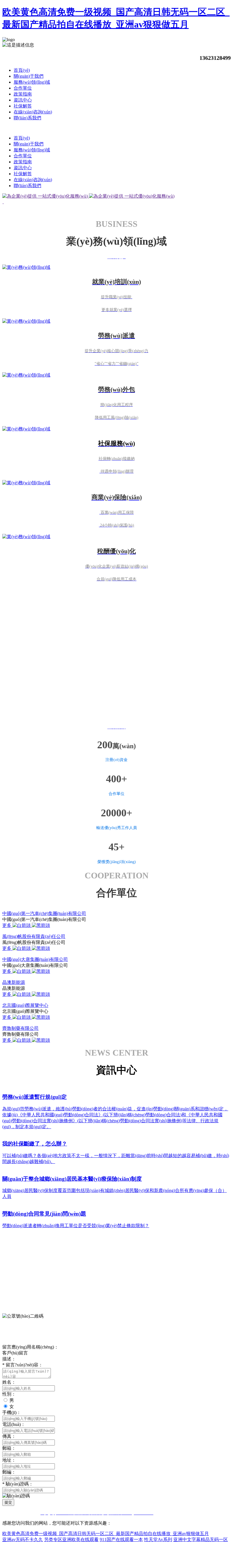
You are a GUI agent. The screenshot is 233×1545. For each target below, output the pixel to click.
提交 (8, 1502)
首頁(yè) (22, 70)
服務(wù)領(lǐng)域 (32, 82)
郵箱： (9, 1448)
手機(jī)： (11, 1412)
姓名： (9, 1382)
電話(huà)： (13, 1424)
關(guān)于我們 (28, 76)
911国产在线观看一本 (121, 1539)
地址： (9, 1460)
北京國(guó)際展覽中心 (25, 1005)
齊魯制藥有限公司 (20, 1028)
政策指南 (23, 94)
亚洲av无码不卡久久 (22, 1539)
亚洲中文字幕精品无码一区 (200, 1539)
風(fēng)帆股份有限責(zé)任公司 (33, 936)
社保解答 (23, 105)
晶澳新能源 (13, 982)
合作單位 (23, 88)
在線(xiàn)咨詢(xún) (33, 111)
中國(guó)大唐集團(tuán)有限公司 (35, 959)
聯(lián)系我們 (27, 117)
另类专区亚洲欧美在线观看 (71, 1539)
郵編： (9, 1472)
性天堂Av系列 (158, 1539)
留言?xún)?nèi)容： (22, 1364)
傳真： (9, 1436)
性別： (9, 1394)
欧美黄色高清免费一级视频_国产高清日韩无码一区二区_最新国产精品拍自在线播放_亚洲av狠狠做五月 (105, 1533)
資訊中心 (23, 100)
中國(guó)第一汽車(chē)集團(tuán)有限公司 (44, 913)
